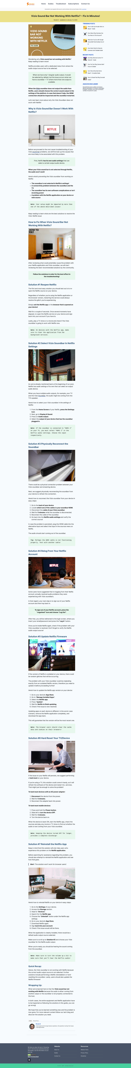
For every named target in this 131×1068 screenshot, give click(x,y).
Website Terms (84, 1049)
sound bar (36, 152)
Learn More (84, 9)
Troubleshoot (61, 4)
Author (30, 1020)
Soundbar (41, 396)
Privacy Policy (84, 1052)
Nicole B (56, 20)
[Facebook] (29, 1060)
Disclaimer (83, 1056)
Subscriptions (73, 4)
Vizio (38, 88)
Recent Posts (36, 1020)
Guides (50, 4)
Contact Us (85, 4)
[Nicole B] (32, 1026)
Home (43, 4)
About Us (56, 1049)
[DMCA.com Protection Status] (39, 1055)
